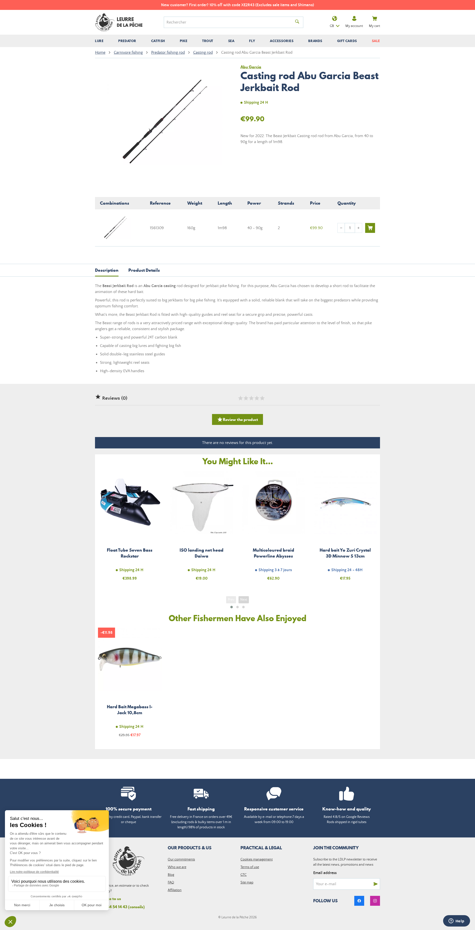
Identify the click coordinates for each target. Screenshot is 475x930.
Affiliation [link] (175, 890)
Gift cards (347, 41)
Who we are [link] (177, 867)
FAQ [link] (171, 882)
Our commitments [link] (181, 859)
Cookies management (256, 859)
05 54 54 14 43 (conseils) (123, 906)
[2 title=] (245, 398)
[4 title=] (256, 398)
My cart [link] (374, 26)
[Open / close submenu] (99, 41)
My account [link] (354, 26)
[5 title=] (262, 398)
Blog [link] (171, 875)
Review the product (237, 419)
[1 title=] (240, 398)
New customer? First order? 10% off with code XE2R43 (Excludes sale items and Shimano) (237, 5)
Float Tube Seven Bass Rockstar (130, 528)
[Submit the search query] (297, 22)
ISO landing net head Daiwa (202, 528)
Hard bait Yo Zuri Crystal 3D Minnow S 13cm (345, 528)
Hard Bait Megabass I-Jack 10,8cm (130, 685)
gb (332, 26)
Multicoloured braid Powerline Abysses (273, 528)
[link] (359, 901)
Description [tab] (107, 270)
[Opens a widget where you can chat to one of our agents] (456, 921)
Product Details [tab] (144, 270)
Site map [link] (246, 882)
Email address (325, 873)
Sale (376, 41)
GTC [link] (243, 875)
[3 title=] (251, 398)
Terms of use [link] (249, 867)
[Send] (375, 884)
